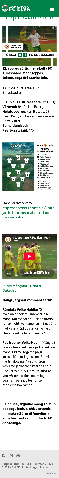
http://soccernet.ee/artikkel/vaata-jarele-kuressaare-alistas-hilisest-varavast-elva (29, 212)
